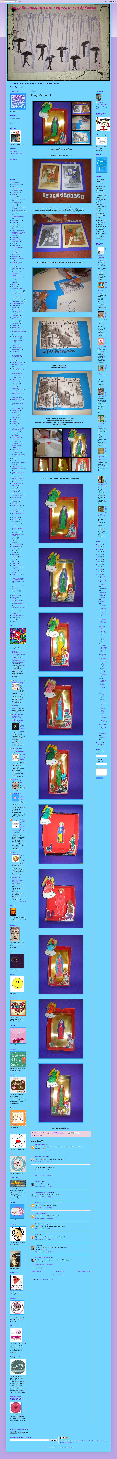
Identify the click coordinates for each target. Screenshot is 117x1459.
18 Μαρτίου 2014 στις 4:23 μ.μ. (44, 1175)
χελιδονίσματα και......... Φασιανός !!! (103, 702)
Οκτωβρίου (103, 584)
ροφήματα (14, 417)
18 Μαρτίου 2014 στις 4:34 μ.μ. (44, 1186)
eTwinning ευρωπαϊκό (18, 574)
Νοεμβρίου (103, 580)
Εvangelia (38, 1181)
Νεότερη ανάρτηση (37, 1271)
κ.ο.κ (13, 280)
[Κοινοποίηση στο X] (75, 1133)
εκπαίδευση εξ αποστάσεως (16, 240)
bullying (14, 548)
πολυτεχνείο (15, 384)
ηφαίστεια (14, 275)
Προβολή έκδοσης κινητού (60, 1275)
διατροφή (14, 224)
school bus (15, 595)
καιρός (13, 282)
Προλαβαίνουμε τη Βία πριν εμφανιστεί (18, 400)
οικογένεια (14, 325)
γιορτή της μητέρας (17, 210)
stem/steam (15, 611)
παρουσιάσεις (16, 373)
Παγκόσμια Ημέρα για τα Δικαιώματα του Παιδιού (19, 331)
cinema (14, 554)
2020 (99, 559)
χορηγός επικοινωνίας (18, 528)
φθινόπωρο (15, 501)
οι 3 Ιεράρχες (15, 323)
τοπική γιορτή (16, 485)
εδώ (68, 1128)
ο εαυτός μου (15, 315)
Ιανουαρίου (103, 737)
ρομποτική (15, 415)
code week (15, 557)
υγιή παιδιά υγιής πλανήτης (16, 490)
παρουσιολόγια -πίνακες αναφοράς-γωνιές (19, 376)
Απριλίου (102, 597)
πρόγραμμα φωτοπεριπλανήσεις (17, 389)
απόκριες (14, 196)
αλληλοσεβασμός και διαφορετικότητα (18, 189)
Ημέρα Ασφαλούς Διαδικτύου (17, 272)
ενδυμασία (15, 245)
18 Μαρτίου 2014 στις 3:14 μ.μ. (44, 1151)
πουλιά (14, 386)
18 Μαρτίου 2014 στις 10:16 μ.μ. (44, 1228)
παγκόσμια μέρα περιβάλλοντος (16, 355)
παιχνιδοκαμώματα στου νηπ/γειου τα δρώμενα (53, 8)
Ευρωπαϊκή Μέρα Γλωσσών (17, 263)
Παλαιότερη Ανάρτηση (83, 1271)
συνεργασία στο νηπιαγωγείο (16, 434)
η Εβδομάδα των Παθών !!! (102, 607)
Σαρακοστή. (15, 419)
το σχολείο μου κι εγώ (18, 472)
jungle (13, 588)
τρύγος (14, 488)
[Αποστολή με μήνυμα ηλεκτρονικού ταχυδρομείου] (72, 1133)
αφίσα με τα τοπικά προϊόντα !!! (102, 613)
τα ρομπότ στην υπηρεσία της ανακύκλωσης (16, 451)
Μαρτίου (102, 601)
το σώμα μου (15, 476)
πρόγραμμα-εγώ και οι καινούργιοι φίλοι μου (18, 392)
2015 (99, 571)
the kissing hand (16, 615)
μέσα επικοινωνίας (17, 299)
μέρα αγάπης (15, 296)
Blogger (71, 1447)
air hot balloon (16, 544)
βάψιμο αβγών (16, 202)
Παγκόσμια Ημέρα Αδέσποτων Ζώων (17, 328)
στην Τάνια (66, 367)
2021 (99, 557)
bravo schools (16, 546)
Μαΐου (101, 595)
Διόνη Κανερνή (40, 1213)
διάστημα (14, 222)
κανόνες (14, 286)
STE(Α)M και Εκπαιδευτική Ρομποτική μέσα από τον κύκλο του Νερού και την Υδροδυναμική (18, 600)
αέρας (13, 186)
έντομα (14, 250)
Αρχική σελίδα (60, 1271)
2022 (99, 554)
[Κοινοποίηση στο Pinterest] (79, 1133)
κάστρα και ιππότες (17, 291)
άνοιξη (13, 194)
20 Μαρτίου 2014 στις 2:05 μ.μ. (44, 1264)
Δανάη (37, 1234)
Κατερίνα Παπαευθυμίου (42, 1257)
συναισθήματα (16, 431)
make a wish (15, 591)
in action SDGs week (18, 585)
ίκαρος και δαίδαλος (17, 277)
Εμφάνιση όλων (22, 901)
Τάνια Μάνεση (39, 1144)
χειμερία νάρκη (16, 517)
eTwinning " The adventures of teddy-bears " (18, 567)
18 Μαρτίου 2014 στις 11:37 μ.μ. (44, 1251)
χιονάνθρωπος (16, 526)
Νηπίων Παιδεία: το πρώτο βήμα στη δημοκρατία (17, 311)
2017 (99, 566)
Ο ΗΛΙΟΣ (22, 855)
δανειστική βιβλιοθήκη (18, 216)
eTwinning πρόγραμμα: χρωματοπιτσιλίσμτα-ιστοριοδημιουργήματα (18, 579)
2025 (99, 546)
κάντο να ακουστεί (17, 288)
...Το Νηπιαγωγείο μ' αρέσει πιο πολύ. (18, 681)
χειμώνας (14, 521)
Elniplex (14, 651)
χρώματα (14, 538)
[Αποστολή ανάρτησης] (68, 1133)
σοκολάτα (14, 423)
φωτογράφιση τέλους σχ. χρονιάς (18, 510)
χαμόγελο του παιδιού (18, 513)
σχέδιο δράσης (16, 437)
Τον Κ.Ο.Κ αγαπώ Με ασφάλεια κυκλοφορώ (18, 479)
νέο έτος (14, 307)
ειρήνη (13, 237)
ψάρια (13, 540)
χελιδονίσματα (16, 524)
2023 (99, 551)
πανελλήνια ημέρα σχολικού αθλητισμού (18, 369)
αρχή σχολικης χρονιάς (18, 199)
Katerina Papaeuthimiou (15, 118)
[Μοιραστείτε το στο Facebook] (77, 1133)
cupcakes (14, 561)
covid (13, 559)
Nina (36, 1245)
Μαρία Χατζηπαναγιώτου (43, 1192)
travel (13, 621)
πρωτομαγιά (15, 412)
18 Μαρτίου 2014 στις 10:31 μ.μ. (44, 1239)
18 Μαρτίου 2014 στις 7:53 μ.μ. (44, 1207)
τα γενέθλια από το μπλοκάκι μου (17, 442)
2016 (99, 569)
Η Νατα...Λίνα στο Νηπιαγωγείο (17, 853)
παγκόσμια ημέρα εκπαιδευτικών (17, 337)
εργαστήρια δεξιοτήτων (18, 258)
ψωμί (13, 542)
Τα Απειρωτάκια (17, 793)
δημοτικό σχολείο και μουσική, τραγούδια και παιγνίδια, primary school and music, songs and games (17, 718)
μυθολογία (15, 305)
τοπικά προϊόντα (16, 483)
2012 (99, 745)
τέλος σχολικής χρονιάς (18, 454)
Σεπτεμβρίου (103, 588)
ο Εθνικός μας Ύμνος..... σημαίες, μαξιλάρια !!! (102, 630)
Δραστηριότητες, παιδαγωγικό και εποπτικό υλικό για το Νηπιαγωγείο (18, 751)
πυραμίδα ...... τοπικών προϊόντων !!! (103, 687)
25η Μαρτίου (39, 1135)
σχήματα (14, 439)
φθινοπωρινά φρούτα (18, 497)
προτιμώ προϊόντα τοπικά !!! (102, 680)
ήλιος (13, 266)
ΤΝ (12, 460)
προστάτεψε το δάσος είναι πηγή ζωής (18, 407)
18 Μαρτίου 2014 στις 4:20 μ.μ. (44, 1161)
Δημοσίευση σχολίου (39, 1268)
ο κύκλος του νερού (17, 317)
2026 (99, 544)
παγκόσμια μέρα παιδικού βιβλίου (16, 348)
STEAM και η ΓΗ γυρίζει (18, 607)
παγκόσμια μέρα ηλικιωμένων (16, 344)
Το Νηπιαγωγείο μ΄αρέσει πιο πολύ (46, 1202)
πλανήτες (14, 381)
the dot (14, 613)
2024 (99, 549)
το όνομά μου (15, 466)
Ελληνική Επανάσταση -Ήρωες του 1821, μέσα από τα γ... (103, 647)
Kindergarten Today (18, 820)
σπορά (14, 425)
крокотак (15, 705)
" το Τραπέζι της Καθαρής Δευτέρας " (103, 719)
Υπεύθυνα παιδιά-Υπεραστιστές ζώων (17, 494)
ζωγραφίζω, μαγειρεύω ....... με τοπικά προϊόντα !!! (102, 672)
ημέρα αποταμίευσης (18, 268)
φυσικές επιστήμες (17, 505)
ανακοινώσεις (15, 192)
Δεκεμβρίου (103, 576)
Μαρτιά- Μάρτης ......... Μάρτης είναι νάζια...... (102, 710)
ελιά (13, 243)
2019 (99, 561)
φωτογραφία (15, 507)
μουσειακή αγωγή (17, 303)
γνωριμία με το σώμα (18, 213)
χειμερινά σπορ (16, 519)
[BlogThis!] (74, 1133)
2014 (99, 574)
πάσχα (14, 379)
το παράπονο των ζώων (19, 468)
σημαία (14, 421)
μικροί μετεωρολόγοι (17, 301)
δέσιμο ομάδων (16, 220)
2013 (99, 742)
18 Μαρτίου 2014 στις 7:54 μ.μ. (44, 1218)
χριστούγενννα (16, 532)
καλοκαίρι (14, 284)
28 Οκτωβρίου (16, 184)
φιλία (13, 503)
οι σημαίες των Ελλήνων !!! (102, 639)
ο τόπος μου (15, 321)
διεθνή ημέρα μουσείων (18, 227)
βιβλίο (13, 205)
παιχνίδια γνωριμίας (17, 364)
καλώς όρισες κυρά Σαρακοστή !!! (103, 727)
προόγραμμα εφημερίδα (18, 403)
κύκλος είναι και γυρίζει (18, 293)
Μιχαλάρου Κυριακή (41, 1224)
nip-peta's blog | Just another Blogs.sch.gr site (17, 879)
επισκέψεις (15, 256)
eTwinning (15, 563)
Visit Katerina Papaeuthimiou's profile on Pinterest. (17, 153)
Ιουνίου (102, 592)
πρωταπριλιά (15, 410)
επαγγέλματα (15, 252)
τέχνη (13, 458)
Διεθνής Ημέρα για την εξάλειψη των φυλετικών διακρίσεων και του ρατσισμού (18, 233)
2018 (99, 564)
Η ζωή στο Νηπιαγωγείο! (16, 780)
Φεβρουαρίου (103, 733)
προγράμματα (16, 397)
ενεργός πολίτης (16, 247)
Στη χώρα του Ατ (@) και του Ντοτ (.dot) (18, 428)
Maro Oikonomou (40, 1156)
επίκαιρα (14, 254)
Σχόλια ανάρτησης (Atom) (46, 1279)
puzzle (13, 593)
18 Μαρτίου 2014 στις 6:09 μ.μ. (44, 1197)
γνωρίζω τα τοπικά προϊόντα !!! (102, 695)
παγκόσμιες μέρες (17, 362)
